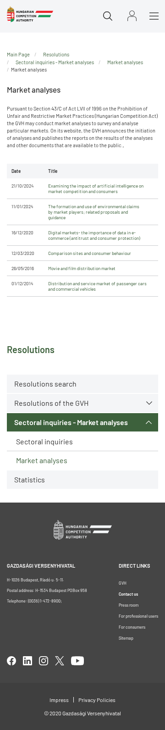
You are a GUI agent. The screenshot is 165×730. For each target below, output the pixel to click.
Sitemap (126, 638)
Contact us (128, 594)
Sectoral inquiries (44, 441)
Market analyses (41, 460)
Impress (59, 700)
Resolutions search (45, 383)
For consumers (132, 627)
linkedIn (27, 660)
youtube (77, 660)
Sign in (132, 16)
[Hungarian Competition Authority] (30, 14)
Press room (128, 605)
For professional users (138, 616)
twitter (59, 660)
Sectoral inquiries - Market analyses (71, 422)
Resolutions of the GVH (51, 402)
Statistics (29, 479)
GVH (122, 583)
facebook (11, 660)
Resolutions (56, 54)
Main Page (18, 54)
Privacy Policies (97, 700)
